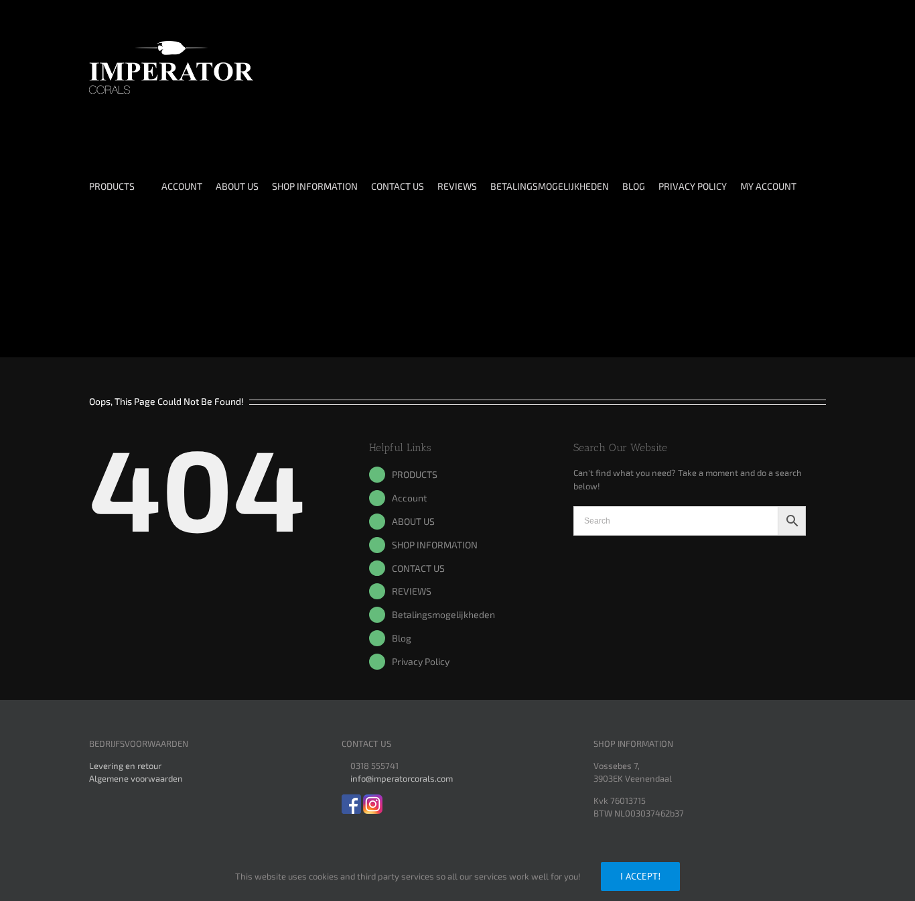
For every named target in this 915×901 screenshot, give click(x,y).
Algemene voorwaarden (136, 778)
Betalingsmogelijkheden (443, 614)
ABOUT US (413, 521)
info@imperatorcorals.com (401, 778)
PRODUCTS (414, 474)
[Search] (119, 300)
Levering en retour (125, 765)
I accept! (640, 876)
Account (409, 497)
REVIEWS (411, 591)
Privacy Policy (420, 661)
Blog (401, 638)
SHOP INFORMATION (435, 544)
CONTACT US (418, 568)
